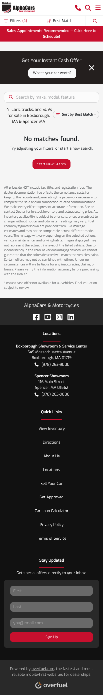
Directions (51, 442)
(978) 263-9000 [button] (56, 364)
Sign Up (52, 637)
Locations (51, 469)
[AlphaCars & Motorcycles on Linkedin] (68, 316)
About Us (52, 456)
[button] (78, 8)
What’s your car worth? (52, 73)
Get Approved (52, 497)
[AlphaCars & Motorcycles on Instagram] (57, 316)
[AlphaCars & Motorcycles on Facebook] (34, 316)
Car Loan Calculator (51, 510)
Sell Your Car (51, 483)
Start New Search (51, 164)
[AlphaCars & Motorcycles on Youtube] (46, 316)
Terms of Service (51, 538)
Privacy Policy (52, 524)
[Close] (91, 68)
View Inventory (51, 428)
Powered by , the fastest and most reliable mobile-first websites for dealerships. (51, 671)
